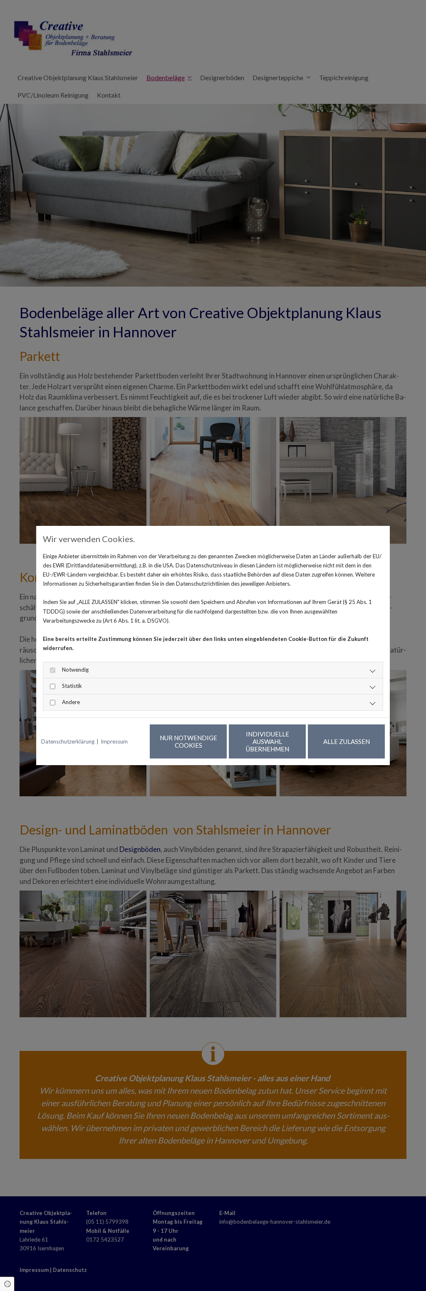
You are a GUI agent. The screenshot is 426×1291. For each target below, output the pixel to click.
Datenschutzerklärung (67, 741)
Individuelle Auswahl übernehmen (267, 741)
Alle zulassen (346, 741)
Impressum (114, 741)
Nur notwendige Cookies (188, 741)
